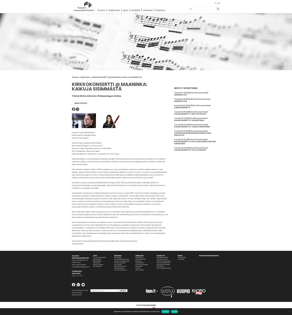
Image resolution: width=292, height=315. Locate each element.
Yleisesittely (139, 257)
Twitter (77, 109)
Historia (138, 268)
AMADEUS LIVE (180, 95)
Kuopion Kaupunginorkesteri (84, 7)
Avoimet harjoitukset (164, 261)
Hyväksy (165, 311)
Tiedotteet (181, 259)
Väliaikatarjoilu (119, 268)
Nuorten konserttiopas (121, 261)
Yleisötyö (160, 10)
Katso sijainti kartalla (79, 265)
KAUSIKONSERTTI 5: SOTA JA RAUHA (190, 150)
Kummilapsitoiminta (164, 268)
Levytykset (138, 266)
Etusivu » (76, 77)
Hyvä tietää (118, 265)
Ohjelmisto (114, 10)
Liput (125, 10)
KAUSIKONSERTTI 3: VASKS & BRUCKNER (192, 127)
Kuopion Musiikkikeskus (209, 256)
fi (215, 3)
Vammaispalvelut (120, 270)
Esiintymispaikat (119, 263)
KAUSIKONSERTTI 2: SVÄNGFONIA (189, 120)
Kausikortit (96, 263)
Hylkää (174, 311)
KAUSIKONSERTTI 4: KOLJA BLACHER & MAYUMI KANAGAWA (195, 142)
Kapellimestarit (140, 259)
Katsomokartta (98, 265)
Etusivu (101, 10)
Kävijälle (135, 10)
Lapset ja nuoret (162, 259)
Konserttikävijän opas (121, 259)
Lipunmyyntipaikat (99, 257)
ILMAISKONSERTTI (182, 107)
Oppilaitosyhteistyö (163, 265)
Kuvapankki (182, 257)
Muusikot (138, 261)
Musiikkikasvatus (162, 257)
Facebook (73, 109)
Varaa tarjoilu (80, 103)
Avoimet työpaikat (141, 265)
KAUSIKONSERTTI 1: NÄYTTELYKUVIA (190, 114)
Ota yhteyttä (97, 266)
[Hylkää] (289, 311)
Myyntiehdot (97, 261)
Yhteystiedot (139, 263)
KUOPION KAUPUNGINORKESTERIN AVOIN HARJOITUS (192, 134)
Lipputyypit (97, 259)
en (219, 3)
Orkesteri (148, 10)
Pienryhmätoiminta (163, 263)
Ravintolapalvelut (120, 266)
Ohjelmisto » (85, 77)
